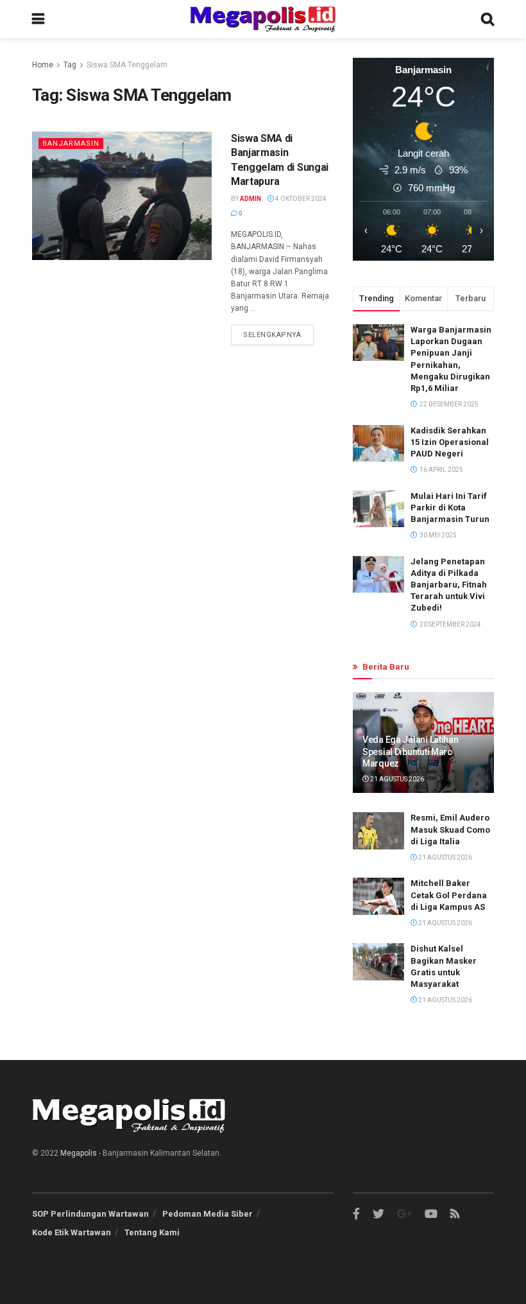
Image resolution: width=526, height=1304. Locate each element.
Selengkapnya (272, 335)
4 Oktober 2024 (300, 198)
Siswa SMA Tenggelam (127, 64)
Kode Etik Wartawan (71, 1232)
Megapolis (78, 1153)
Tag (70, 64)
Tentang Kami (152, 1232)
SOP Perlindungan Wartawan (90, 1214)
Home (42, 64)
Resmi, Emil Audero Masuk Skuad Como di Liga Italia (450, 829)
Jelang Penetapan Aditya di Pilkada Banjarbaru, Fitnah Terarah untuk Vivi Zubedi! (449, 585)
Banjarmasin (70, 143)
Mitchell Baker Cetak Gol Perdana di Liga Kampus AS (449, 894)
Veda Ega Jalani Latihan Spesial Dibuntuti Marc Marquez (410, 751)
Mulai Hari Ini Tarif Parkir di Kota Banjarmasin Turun (450, 507)
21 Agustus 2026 (396, 779)
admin (250, 198)
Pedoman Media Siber (207, 1214)
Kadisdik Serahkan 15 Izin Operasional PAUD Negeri (450, 442)
